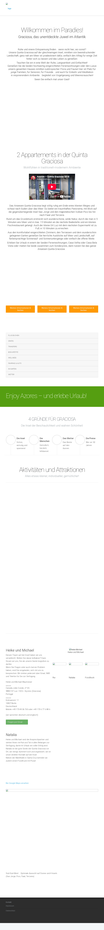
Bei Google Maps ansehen (17, 783)
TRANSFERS (12, 346)
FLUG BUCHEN (13, 335)
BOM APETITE (13, 352)
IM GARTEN (12, 369)
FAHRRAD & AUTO (14, 363)
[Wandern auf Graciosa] (10, 558)
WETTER (11, 374)
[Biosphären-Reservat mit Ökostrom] (63, 500)
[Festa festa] (37, 558)
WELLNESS (12, 358)
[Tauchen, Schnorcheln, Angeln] (87, 494)
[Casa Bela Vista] (51, 269)
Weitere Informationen (13, 542)
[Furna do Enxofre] (16, 494)
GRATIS (10, 341)
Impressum (10, 906)
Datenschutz (10, 911)
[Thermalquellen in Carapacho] (37, 493)
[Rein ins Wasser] (59, 558)
